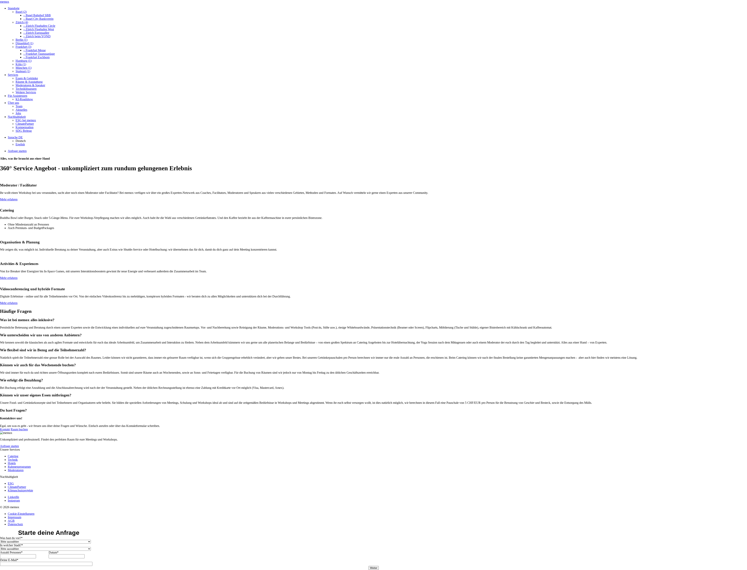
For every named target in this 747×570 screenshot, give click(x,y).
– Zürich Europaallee (36, 32)
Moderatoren (16, 470)
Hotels (12, 463)
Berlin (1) (21, 39)
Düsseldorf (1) (24, 43)
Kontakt (5, 429)
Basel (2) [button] (21, 11)
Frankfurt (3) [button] (23, 46)
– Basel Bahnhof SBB (37, 15)
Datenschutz (15, 524)
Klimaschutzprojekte (20, 490)
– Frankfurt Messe (34, 50)
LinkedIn (13, 497)
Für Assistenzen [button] (17, 95)
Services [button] (13, 74)
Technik (13, 459)
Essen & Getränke (27, 78)
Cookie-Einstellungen (21, 513)
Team (19, 106)
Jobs (18, 113)
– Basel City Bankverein (38, 18)
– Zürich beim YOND (37, 36)
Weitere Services (26, 92)
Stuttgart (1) (23, 71)
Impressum (14, 517)
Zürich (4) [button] (22, 22)
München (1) (24, 67)
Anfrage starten (17, 151)
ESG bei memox (26, 120)
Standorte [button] (13, 8)
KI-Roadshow (24, 99)
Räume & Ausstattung (29, 81)
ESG (11, 483)
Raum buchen (19, 429)
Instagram (14, 500)
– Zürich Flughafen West (38, 29)
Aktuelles (21, 109)
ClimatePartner (25, 123)
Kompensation (24, 127)
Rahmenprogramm (19, 466)
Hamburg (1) (24, 60)
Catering (13, 456)
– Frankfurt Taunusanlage (39, 53)
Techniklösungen (26, 88)
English (20, 144)
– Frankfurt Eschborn (36, 57)
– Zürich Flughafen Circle (39, 25)
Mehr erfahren (9, 199)
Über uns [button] (13, 102)
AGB (11, 520)
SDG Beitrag (24, 130)
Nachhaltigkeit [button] (17, 116)
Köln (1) (21, 64)
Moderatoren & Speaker (30, 85)
